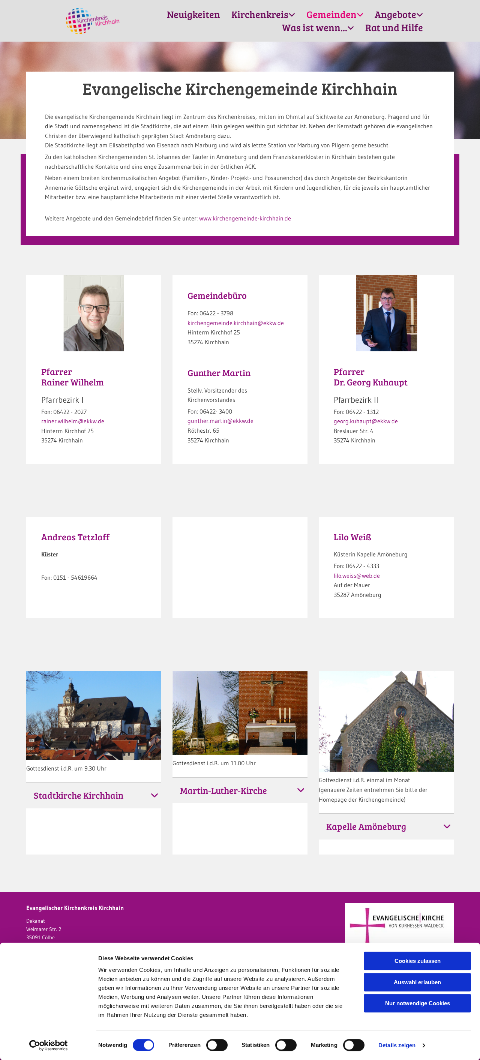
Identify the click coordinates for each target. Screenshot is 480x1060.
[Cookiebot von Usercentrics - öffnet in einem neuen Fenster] (48, 1045)
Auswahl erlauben (417, 982)
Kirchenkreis (259, 14)
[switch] (217, 1045)
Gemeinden (331, 14)
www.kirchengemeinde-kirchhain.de (245, 218)
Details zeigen (397, 1045)
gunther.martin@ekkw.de (221, 420)
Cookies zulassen (417, 961)
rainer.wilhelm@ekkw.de (72, 421)
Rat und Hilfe (394, 27)
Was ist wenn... (314, 27)
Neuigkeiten (193, 14)
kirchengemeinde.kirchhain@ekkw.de (236, 323)
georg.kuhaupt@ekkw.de (366, 421)
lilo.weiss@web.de (357, 575)
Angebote (395, 14)
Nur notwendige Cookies (417, 1003)
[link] (263, 14)
